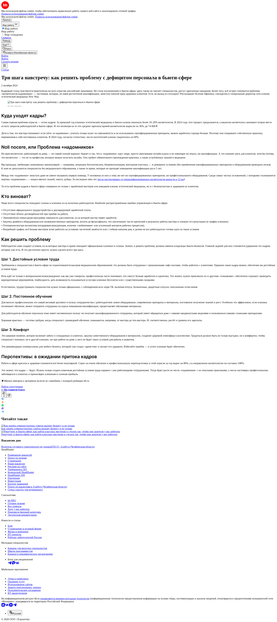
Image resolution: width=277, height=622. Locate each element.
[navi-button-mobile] (4, 65)
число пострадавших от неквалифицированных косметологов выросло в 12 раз (140, 179)
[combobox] (15, 612)
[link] (6, 48)
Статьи (5, 69)
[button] (4, 55)
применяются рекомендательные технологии (64, 598)
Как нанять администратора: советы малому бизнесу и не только (36, 428)
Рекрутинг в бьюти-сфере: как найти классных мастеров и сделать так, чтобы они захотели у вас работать (59, 434)
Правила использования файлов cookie (56, 16)
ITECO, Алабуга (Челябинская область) (73, 446)
